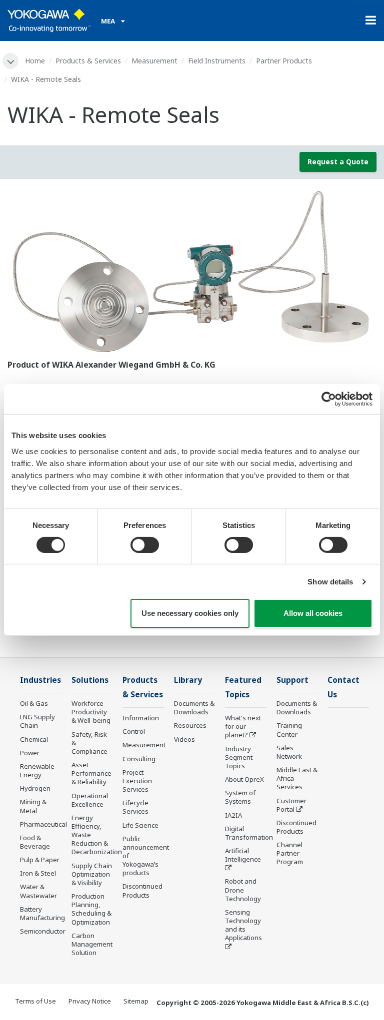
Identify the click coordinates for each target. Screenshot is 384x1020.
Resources (190, 725)
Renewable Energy (37, 770)
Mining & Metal (33, 806)
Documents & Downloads (194, 707)
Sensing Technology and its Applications (243, 925)
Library (188, 680)
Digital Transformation (249, 833)
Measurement (155, 60)
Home (35, 60)
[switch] (144, 545)
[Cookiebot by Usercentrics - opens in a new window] (328, 399)
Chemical (34, 739)
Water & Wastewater (38, 891)
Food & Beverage (35, 842)
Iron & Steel (38, 873)
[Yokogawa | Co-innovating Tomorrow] (49, 20)
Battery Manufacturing (42, 913)
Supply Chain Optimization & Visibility (92, 874)
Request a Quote (338, 161)
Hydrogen (35, 788)
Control (133, 731)
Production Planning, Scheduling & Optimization (92, 909)
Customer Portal (291, 805)
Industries (40, 680)
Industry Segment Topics (238, 757)
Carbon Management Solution (92, 944)
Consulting (139, 758)
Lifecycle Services (135, 807)
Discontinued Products (142, 890)
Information (140, 717)
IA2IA (233, 815)
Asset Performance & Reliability (92, 773)
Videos (184, 739)
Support (292, 680)
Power (30, 752)
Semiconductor (43, 931)
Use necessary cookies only (190, 613)
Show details (330, 581)
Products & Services (88, 60)
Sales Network (289, 752)
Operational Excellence (90, 800)
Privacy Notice (89, 1001)
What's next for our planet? (243, 726)
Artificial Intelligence (243, 855)
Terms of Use (35, 1001)
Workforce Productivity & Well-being (91, 712)
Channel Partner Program (289, 853)
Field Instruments (217, 60)
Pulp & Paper (40, 859)
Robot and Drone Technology (243, 890)
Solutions (90, 680)
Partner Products (284, 60)
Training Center (289, 729)
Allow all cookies (313, 613)
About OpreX (244, 779)
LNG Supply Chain (37, 721)
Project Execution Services (137, 781)
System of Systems (240, 797)
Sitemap (136, 1001)
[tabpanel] (192, 272)
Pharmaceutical (43, 824)
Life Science (140, 825)
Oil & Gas (34, 703)
